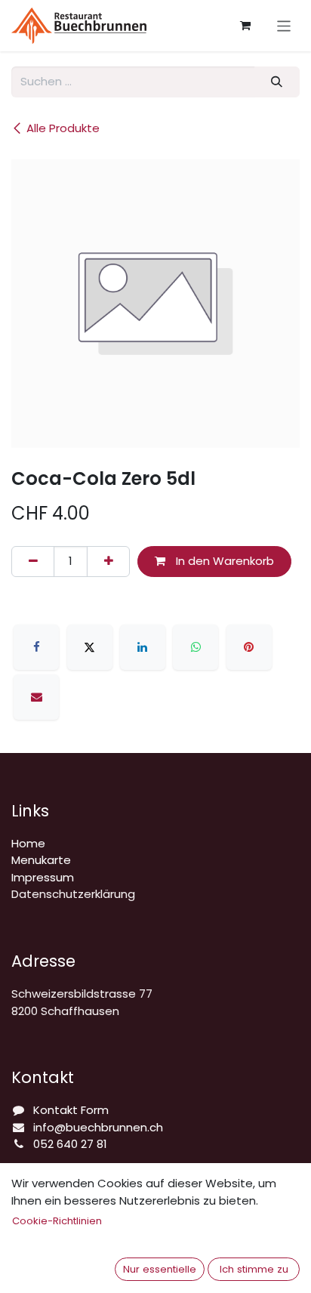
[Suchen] (277, 81)
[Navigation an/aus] (284, 25)
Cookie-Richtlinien (57, 1221)
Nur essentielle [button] (159, 1269)
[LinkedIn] (142, 647)
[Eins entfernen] (32, 561)
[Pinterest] (249, 647)
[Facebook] (36, 647)
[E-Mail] (36, 697)
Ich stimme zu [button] (254, 1269)
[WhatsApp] (195, 647)
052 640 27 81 (70, 1144)
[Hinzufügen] (108, 561)
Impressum (42, 877)
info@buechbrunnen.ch (98, 1127)
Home (28, 843)
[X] (89, 647)
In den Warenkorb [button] (223, 561)
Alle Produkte (63, 128)
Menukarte (41, 860)
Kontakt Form (71, 1110)
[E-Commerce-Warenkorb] (245, 26)
